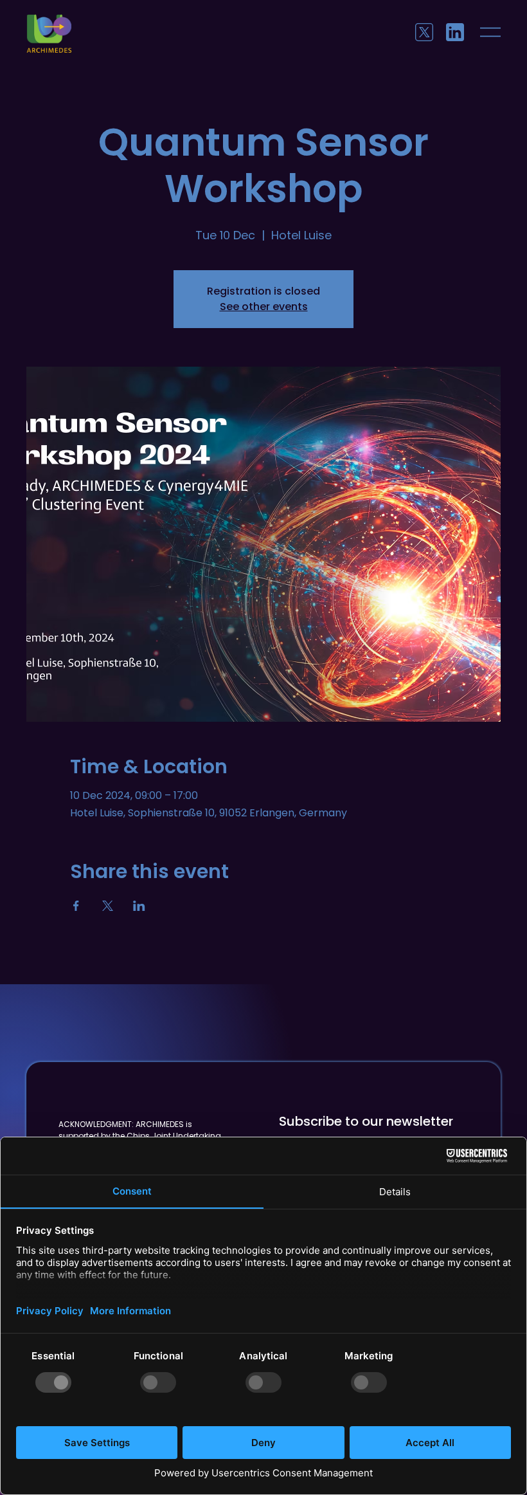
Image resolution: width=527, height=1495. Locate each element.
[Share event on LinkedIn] (139, 906)
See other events (264, 306)
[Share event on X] (108, 906)
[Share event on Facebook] (76, 906)
